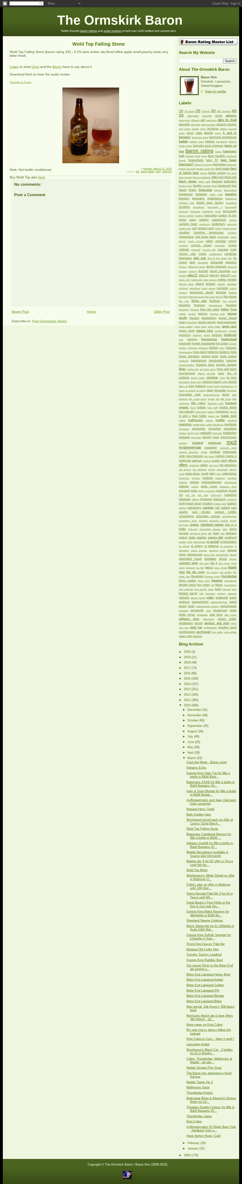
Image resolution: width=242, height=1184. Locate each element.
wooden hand (227, 627)
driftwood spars (196, 266)
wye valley (217, 632)
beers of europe (203, 164)
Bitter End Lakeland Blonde (205, 996)
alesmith (184, 124)
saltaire (225, 507)
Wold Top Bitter (196, 870)
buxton (222, 215)
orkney (233, 469)
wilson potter (227, 619)
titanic (219, 584)
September (195, 726)
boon (189, 186)
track (218, 589)
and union (184, 129)
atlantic (208, 133)
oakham (197, 460)
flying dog (199, 301)
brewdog (231, 194)
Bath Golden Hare (198, 814)
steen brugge (199, 550)
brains (193, 190)
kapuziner (184, 382)
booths (197, 185)
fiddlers (233, 292)
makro (182, 420)
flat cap (184, 301)
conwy (232, 241)
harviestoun (209, 339)
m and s (184, 416)
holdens (224, 352)
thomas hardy (212, 576)
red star (203, 495)
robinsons (219, 499)
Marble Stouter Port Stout (203, 1067)
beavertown (195, 160)
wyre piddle (230, 632)
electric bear (186, 284)
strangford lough (190, 558)
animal (195, 129)
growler (233, 331)
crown (202, 253)
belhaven (231, 164)
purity (201, 491)
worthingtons (187, 632)
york (189, 636)
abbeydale (193, 116)
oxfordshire (229, 473)
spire (189, 542)
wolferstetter (210, 627)
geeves (202, 313)
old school (185, 469)
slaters (183, 537)
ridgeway (185, 499)
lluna (193, 407)
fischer (219, 297)
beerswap (219, 164)
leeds (225, 394)
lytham (233, 412)
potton (195, 486)
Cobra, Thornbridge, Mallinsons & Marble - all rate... (209, 1060)
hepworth (185, 343)
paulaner (220, 478)
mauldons (218, 424)
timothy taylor (187, 584)
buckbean (208, 211)
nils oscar (209, 456)
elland (200, 284)
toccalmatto (230, 585)
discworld (217, 262)
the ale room (195, 572)
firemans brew (196, 297)
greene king (204, 330)
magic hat (213, 416)
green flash (214, 326)
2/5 (197, 111)
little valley (198, 403)
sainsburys (194, 507)
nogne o (231, 456)
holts (233, 352)
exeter (233, 288)
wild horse (231, 615)
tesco (209, 567)
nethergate (230, 452)
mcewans (184, 429)
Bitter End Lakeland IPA (202, 990)
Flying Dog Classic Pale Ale (205, 944)
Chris (35, 67)
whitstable (202, 615)
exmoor (183, 292)
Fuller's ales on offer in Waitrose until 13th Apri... (208, 886)
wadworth (222, 597)
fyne (234, 309)
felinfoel (221, 292)
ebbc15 (225, 275)
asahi (182, 133)
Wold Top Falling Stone (98, 44)
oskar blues (192, 473)
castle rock (185, 228)
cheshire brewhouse (209, 232)
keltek (224, 382)
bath (182, 156)
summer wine (188, 563)
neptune (215, 452)
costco (232, 245)
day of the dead (217, 258)
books (182, 186)
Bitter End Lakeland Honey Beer (208, 974)
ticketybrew (231, 580)
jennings (212, 377)
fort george (230, 301)
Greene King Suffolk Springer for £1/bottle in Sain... (208, 936)
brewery (184, 198)
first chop (210, 297)
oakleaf (207, 460)
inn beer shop (208, 369)
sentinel (203, 520)
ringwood (206, 499)
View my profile (215, 91)
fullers (225, 309)
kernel (233, 381)
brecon (218, 190)
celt (194, 228)
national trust (228, 447)
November (194, 715)
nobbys (220, 456)
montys (207, 437)
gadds (182, 314)
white (233, 610)
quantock (210, 491)
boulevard (224, 185)
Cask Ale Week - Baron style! (206, 762)
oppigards (222, 469)
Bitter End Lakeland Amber (204, 979)
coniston (220, 241)
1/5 (181, 111)
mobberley (230, 433)
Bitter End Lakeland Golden (205, 985)
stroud (223, 558)
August (192, 731)
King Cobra (194, 1121)
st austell (213, 541)
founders (184, 305)
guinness (185, 335)
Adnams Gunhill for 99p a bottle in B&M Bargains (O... (209, 844)
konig (217, 386)
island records (206, 373)
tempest (190, 567)
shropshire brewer (209, 529)
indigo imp (193, 369)
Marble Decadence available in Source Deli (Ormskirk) (207, 853)
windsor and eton (216, 623)
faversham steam (201, 292)
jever (222, 377)
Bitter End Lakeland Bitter (204, 1001)
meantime (230, 428)
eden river (184, 279)
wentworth (197, 610)
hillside (213, 347)
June (191, 742)
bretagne (201, 194)
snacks (202, 537)
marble (220, 420)
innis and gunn (227, 369)
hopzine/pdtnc (186, 365)
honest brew (209, 356)
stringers (210, 559)
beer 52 (212, 160)
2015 (187, 678)
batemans (230, 151)
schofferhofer (229, 516)
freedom (231, 305)
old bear (213, 465)
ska (223, 533)
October (193, 720)
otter (218, 474)
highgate (192, 348)
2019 (187, 657)
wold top (167, 171)
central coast (205, 228)
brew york (216, 194)
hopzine (231, 360)
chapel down (229, 228)
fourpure (199, 305)
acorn (218, 115)
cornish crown (201, 245)
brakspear (205, 190)
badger (183, 141)
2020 (187, 652)
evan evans (208, 288)
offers (183, 465)
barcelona (221, 141)
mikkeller (206, 433)
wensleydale (228, 606)
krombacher (227, 386)
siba (225, 529)
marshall (232, 420)
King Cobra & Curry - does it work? (210, 1039)
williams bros (189, 619)
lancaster (220, 390)
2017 (187, 668)
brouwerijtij (231, 207)
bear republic (216, 156)
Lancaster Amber (198, 1044)
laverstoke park (190, 394)
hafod (207, 335)
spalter (182, 542)
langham (232, 390)
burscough (230, 211)
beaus (182, 160)
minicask (217, 433)
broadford (231, 203)
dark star (199, 258)
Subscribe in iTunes (20, 82)
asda (199, 133)
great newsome (227, 322)
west (208, 610)
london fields (228, 407)
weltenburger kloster (207, 606)
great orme (200, 326)
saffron (182, 508)
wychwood (203, 632)
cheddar (184, 232)
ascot (190, 133)
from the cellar (210, 309)
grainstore (191, 322)
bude (218, 211)
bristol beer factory (210, 202)
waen (233, 597)
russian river (219, 503)
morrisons (214, 443)
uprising (221, 593)
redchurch (216, 495)
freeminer (184, 309)
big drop (232, 173)
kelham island (212, 381)
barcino (233, 141)
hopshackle (216, 360)
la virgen (201, 390)
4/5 (234, 111)
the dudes (226, 572)
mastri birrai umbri (202, 424)
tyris (201, 593)
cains (192, 219)
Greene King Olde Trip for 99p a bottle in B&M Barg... (208, 774)
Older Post (162, 312)
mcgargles (198, 428)
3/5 (137, 171)
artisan (223, 129)
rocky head (186, 503)
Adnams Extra (196, 767)
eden (234, 275)
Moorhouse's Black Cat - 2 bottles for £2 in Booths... (209, 1051)
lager (210, 390)
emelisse (232, 284)
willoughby (208, 619)
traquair (226, 589)
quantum (222, 490)
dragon (183, 266)
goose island (228, 318)
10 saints (189, 111)
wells (191, 606)
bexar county (217, 173)
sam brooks (201, 512)
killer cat (183, 386)
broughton (198, 207)
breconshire (230, 190)
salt (217, 507)
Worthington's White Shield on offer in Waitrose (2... (210, 877)
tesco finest (220, 567)
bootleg (207, 186)
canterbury (218, 224)
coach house (195, 241)
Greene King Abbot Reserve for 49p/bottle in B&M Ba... (207, 913)
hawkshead (229, 339)
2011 (187, 700)
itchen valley (198, 377)
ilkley (182, 369)
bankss (210, 141)
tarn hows (224, 563)
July (190, 736)
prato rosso (209, 486)
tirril (212, 585)
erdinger (183, 288)
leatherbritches (211, 394)
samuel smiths (226, 512)
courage (223, 249)
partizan (208, 478)
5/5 (181, 115)
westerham (220, 610)
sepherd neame (218, 520)
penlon (194, 482)
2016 (187, 673)
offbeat (232, 460)
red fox (190, 495)
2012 (187, 694)
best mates (223, 168)
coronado (220, 245)
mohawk (184, 437)
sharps (194, 524)
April (190, 752)
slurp (192, 537)
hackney (197, 335)
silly (210, 533)
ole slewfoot (200, 469)
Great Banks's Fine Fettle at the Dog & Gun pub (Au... (208, 904)
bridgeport (231, 198)
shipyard (192, 529)
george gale (217, 314)
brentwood (186, 194)
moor (216, 437)
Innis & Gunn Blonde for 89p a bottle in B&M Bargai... (211, 792)
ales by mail (227, 120)
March (192, 758)
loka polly (212, 407)
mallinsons (195, 420)
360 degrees (224, 111)
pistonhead (230, 482)
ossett (204, 473)
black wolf (204, 181)
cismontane (186, 236)
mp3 (158, 171)
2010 (187, 705)
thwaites (217, 580)
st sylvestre (226, 546)
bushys (199, 215)
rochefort (232, 499)
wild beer (216, 614)
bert (213, 169)
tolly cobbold (186, 589)
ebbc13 (203, 275)
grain (182, 322)
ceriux (218, 228)
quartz (233, 490)
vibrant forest (197, 597)
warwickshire (200, 602)
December (194, 709)
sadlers (232, 503)
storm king (209, 554)
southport (231, 537)
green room (187, 330)
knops (210, 386)
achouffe (207, 116)
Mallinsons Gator (198, 1087)
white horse (187, 614)
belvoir (182, 169)
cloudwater (223, 237)
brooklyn (184, 207)
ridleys (195, 499)
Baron (56, 67)
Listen (14, 67)
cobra (209, 241)
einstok (232, 279)
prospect (184, 490)
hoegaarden (185, 352)
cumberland (215, 254)
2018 (187, 662)
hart (181, 339)
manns (209, 420)
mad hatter (199, 416)
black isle (231, 177)
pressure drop (228, 486)
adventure (184, 120)
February (193, 1143)
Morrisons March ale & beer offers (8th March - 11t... (209, 1017)
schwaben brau (188, 520)
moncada (196, 437)
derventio (203, 262)
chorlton (232, 232)
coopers (183, 245)
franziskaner (215, 305)
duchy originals (216, 266)
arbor (203, 129)
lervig (203, 399)
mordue (183, 443)
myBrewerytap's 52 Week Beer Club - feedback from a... (211, 1128)
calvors (233, 220)
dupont (193, 271)
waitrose (184, 602)
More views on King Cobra (204, 1024)
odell (224, 460)
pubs (194, 490)
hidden (182, 348)
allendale (196, 124)
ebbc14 (214, 275)
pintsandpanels (211, 482)
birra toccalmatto (202, 177)
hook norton (228, 356)
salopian (208, 507)
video (210, 597)
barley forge (185, 146)
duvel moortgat (220, 271)
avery (218, 133)
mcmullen (214, 428)
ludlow (210, 412)
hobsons (231, 347)
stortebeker (222, 554)
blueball (217, 181)
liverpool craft (215, 403)
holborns (213, 352)
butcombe (210, 215)
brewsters (198, 198)
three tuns (204, 580)
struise (233, 559)
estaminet (195, 288)
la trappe (191, 390)
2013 (187, 689)
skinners (231, 533)
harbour (217, 335)
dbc (230, 258)
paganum (184, 478)
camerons (204, 224)
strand (233, 554)
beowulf (191, 169)
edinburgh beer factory (204, 279)
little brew (225, 399)
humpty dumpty (226, 364)
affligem (195, 120)
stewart (232, 550)
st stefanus (211, 546)
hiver (221, 348)
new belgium (194, 456)
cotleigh (184, 249)
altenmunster (208, 124)
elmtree (210, 284)
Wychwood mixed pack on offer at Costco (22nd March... (209, 821)
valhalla (184, 597)
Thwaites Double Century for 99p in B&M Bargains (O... (210, 1109)
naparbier (210, 447)
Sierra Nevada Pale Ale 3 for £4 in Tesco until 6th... (209, 895)
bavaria (190, 156)
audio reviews (112, 31)
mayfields (230, 424)
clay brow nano (205, 236)
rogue (197, 503)
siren (216, 533)
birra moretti (185, 177)
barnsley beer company (208, 145)
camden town (188, 224)
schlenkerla (186, 516)
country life (209, 249)
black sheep (187, 181)
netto (182, 456)
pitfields (184, 486)
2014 (187, 684)
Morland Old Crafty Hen (202, 949)
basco (218, 151)
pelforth (183, 482)
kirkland (200, 386)
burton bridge (186, 215)
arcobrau (213, 128)
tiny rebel (203, 584)
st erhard (184, 546)
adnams (231, 115)
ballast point (197, 141)
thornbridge (229, 576)
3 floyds (205, 111)
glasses (194, 318)
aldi (202, 120)
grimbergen (221, 331)
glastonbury (208, 318)
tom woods (200, 589)
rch (181, 495)
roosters (207, 503)
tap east (204, 563)
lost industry (186, 411)
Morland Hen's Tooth (200, 809)
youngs (197, 636)
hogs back (199, 352)
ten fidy (200, 567)
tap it (213, 563)
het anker (222, 343)
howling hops (205, 364)
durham (203, 271)
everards (222, 288)
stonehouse (194, 554)
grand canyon (207, 322)
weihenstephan (219, 602)
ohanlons (194, 465)
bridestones (215, 198)
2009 (187, 1155)
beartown (231, 156)
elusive (221, 284)
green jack (229, 326)
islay (221, 373)
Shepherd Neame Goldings (204, 920)
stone (182, 554)
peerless (232, 478)
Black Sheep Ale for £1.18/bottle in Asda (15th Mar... (210, 927)
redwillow (230, 495)
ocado (216, 460)
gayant (192, 314)
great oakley (186, 326)
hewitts (233, 343)
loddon (201, 407)
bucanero (195, 211)
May (190, 747)
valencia (232, 593)
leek (234, 394)
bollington (230, 181)
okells (204, 465)
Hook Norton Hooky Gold (203, 1136)
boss (214, 186)
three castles (187, 580)
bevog (203, 173)
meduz (182, 433)
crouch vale (187, 253)
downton (231, 262)
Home (91, 312)
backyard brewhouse (223, 137)
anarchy (221, 124)
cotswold (195, 249)
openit (211, 469)
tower (211, 589)
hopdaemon (198, 360)
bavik (197, 156)
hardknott (230, 335)
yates (182, 636)
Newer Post (20, 312)
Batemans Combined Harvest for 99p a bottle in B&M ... (208, 835)
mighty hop (193, 433)
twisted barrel (188, 593)
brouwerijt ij (215, 207)
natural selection (189, 452)
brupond (183, 211)
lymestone (222, 411)
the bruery (212, 572)
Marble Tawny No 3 (199, 1082)
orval (181, 474)
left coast (194, 399)
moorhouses (228, 437)
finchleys (183, 297)
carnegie (232, 224)
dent (192, 262)
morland (197, 443)
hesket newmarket (203, 343)
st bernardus (228, 541)
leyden (211, 399)
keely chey (196, 382)
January (193, 1148)
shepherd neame (212, 524)
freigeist (194, 309)
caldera (204, 219)
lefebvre (183, 399)
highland (203, 348)
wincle (198, 623)
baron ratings (88, 31)
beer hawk (229, 160)
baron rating (147, 171)
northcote (185, 460)
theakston (197, 576)
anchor (232, 124)
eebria (222, 279)
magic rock (229, 416)
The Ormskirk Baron (120, 20)
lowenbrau (201, 412)
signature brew (198, 533)
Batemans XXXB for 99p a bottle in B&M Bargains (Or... (210, 783)
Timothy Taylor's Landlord (203, 954)
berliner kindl (203, 169)
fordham (214, 301)
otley (212, 473)
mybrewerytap (190, 447)
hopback (183, 360)
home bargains (189, 356)
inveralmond (187, 373)
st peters (197, 546)
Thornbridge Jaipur (199, 1116)
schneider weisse (208, 516)
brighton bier (186, 203)
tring (234, 589)
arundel (232, 129)
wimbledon (186, 623)
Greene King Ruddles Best (204, 960)
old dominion (228, 465)
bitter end (218, 177)
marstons (185, 424)
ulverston (210, 593)
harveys (192, 339)
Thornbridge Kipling (199, 1093)
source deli (215, 537)
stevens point (217, 550)
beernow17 (186, 164)
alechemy (211, 120)
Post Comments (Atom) (49, 321)
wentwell (183, 610)
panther (196, 478)
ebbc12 (192, 275)
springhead (199, 542)
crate (233, 249)
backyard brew (200, 137)
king (191, 386)
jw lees (232, 377)
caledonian (219, 219)
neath (204, 452)
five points (230, 296)
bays (204, 156)
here (41, 177)
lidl (217, 399)
